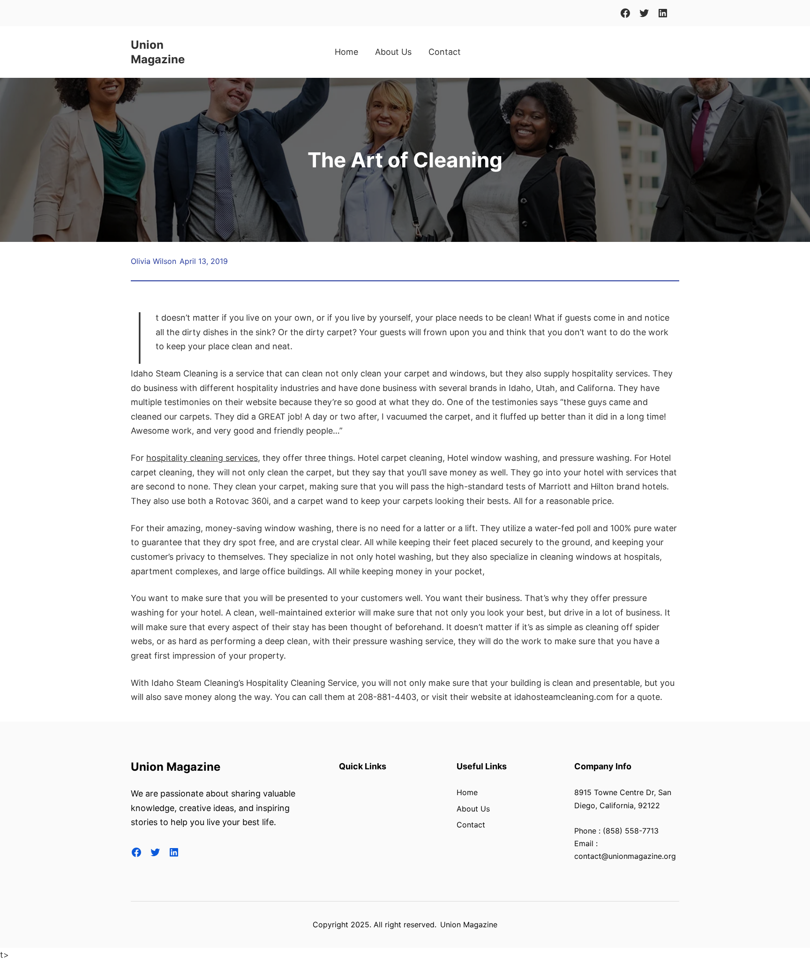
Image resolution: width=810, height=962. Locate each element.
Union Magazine (175, 767)
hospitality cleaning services (202, 458)
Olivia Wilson (153, 261)
